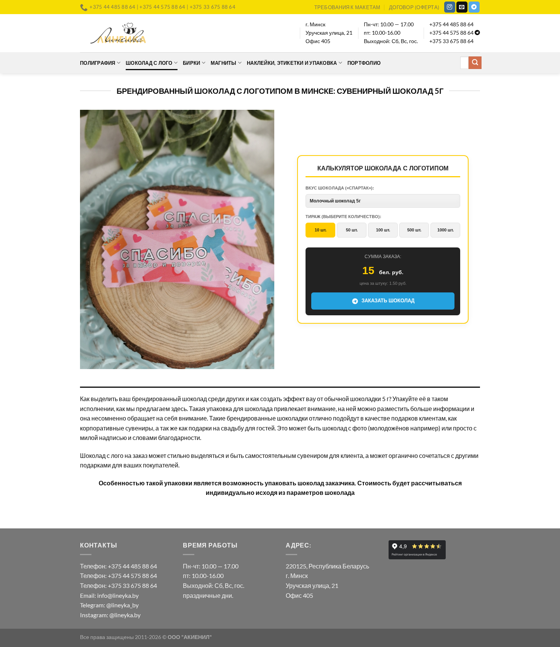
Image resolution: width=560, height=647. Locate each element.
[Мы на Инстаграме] (449, 7)
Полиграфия (97, 63)
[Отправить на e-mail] (461, 7)
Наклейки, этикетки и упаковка (292, 63)
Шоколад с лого (149, 63)
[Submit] (475, 62)
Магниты (224, 63)
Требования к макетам (347, 7)
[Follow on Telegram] (474, 7)
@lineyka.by (125, 614)
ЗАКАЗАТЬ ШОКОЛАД (388, 300)
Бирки (191, 63)
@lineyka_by (122, 604)
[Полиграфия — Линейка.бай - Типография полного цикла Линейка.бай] (118, 33)
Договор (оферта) (414, 7)
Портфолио (364, 63)
